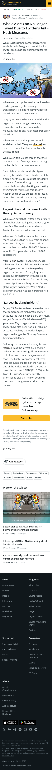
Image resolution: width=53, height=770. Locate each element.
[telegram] (14, 730)
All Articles (34, 585)
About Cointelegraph (9, 688)
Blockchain (7, 611)
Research (6, 654)
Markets (6, 590)
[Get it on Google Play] (28, 722)
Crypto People (35, 595)
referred (7, 348)
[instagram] (25, 730)
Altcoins (6, 606)
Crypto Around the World (37, 623)
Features (33, 590)
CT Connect (34, 673)
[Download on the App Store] (10, 722)
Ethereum (7, 601)
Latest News (8, 38)
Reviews (33, 630)
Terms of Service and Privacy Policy (16, 765)
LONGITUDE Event (37, 668)
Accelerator (34, 649)
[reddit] (36, 730)
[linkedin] (9, 730)
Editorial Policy (25, 436)
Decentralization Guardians (36, 656)
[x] (4, 730)
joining (12, 260)
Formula (33, 644)
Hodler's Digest (36, 601)
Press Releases (9, 649)
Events (32, 662)
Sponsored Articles (11, 644)
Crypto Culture (36, 616)
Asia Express (35, 606)
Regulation (7, 616)
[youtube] (30, 730)
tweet (18, 119)
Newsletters (8, 695)
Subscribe (26, 418)
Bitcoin (5, 595)
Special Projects (9, 659)
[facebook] (20, 730)
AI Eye (31, 611)
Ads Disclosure (9, 705)
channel (37, 144)
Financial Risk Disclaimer (8, 712)
